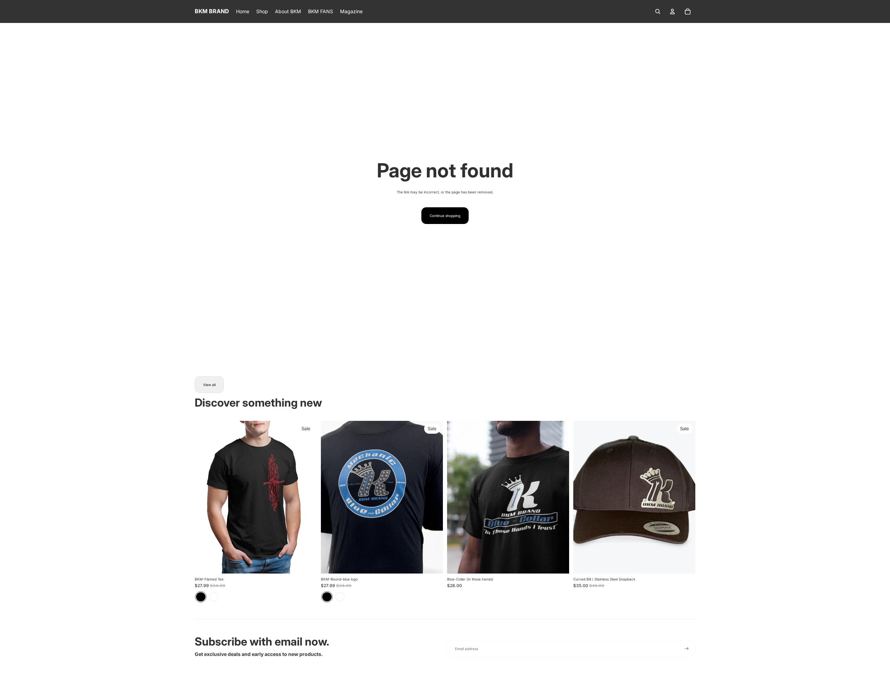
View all (209, 385)
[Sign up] (686, 648)
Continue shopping (445, 216)
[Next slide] (432, 497)
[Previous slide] (331, 497)
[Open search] (657, 11)
